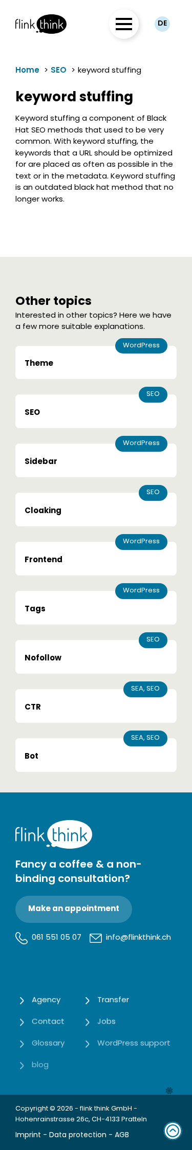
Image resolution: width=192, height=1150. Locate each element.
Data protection (77, 1135)
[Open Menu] (124, 24)
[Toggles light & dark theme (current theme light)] (169, 1091)
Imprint (28, 1135)
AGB (122, 1135)
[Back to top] (173, 1131)
